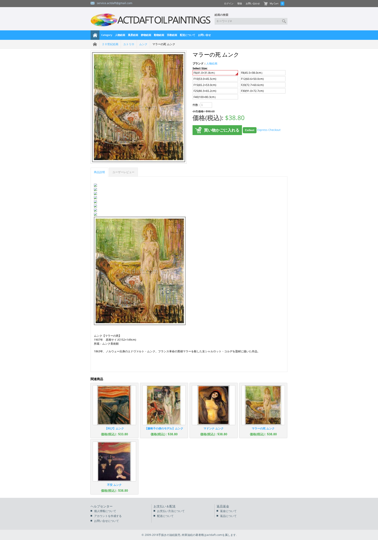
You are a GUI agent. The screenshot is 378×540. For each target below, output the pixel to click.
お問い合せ (204, 35)
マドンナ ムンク (214, 428)
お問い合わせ (253, 3)
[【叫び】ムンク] (114, 405)
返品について (228, 516)
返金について (228, 511)
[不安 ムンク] (114, 461)
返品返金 (223, 506)
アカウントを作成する (108, 516)
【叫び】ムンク (114, 428)
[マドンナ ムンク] (213, 405)
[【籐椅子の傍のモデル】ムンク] (164, 405)
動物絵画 (159, 35)
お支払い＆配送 (165, 506)
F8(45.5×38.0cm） (252, 73)
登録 (239, 3)
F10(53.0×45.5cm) (205, 79)
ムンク (143, 44)
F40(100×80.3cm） (205, 97)
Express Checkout (269, 130)
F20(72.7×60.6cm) (252, 85)
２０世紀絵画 (110, 44)
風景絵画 (133, 35)
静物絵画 (146, 35)
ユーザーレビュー (123, 172)
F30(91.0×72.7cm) (252, 91)
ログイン (228, 3)
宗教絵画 (172, 35)
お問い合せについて (106, 521)
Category (106, 35)
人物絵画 (120, 35)
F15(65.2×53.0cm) (205, 85)
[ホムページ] (95, 35)
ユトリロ (128, 44)
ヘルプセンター (102, 506)
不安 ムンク (114, 485)
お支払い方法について (171, 511)
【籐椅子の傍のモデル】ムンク (164, 428)
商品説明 (99, 172)
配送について (187, 35)
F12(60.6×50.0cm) (252, 79)
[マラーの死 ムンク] (263, 405)
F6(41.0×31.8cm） (205, 73)
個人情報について (105, 511)
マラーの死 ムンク (263, 428)
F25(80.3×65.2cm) (205, 91)
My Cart (274, 3)
